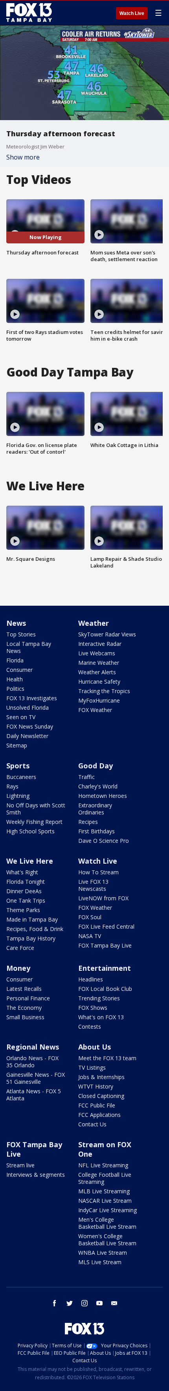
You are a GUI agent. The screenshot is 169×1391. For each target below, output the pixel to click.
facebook (54, 1303)
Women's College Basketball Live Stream (107, 1239)
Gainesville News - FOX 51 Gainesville (35, 1078)
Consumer (19, 669)
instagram (84, 1303)
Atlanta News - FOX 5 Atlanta (33, 1094)
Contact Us (92, 1124)
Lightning (17, 795)
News (16, 623)
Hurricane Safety (99, 681)
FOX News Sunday (29, 726)
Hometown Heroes (102, 795)
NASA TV (89, 936)
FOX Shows (92, 1007)
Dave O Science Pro (103, 840)
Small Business (25, 1017)
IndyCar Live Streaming (107, 1210)
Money (18, 968)
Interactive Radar (99, 643)
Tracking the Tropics (104, 691)
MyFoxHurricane (99, 700)
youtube (99, 1303)
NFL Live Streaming (103, 1165)
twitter (69, 1303)
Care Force (20, 947)
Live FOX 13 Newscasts (93, 885)
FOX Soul (89, 917)
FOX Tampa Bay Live (105, 945)
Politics (15, 688)
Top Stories (21, 634)
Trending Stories (99, 998)
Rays (12, 786)
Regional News (32, 1047)
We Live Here (29, 861)
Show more (23, 157)
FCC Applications (99, 1114)
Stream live (20, 1165)
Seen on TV (20, 717)
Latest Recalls (24, 988)
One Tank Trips (25, 900)
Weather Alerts (97, 672)
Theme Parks (23, 910)
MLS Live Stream (99, 1262)
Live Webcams (96, 653)
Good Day (95, 765)
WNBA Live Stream (102, 1252)
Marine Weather (98, 662)
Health (14, 679)
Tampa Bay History (30, 938)
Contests (89, 1026)
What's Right (22, 872)
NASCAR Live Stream (105, 1200)
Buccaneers (21, 777)
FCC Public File (96, 1105)
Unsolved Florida (27, 707)
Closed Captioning (101, 1096)
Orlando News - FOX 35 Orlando (32, 1061)
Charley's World (98, 786)
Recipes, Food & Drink (34, 929)
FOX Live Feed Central (106, 926)
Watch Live (131, 13)
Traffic (86, 777)
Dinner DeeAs (24, 891)
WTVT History (95, 1086)
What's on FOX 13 (101, 1017)
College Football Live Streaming (104, 1178)
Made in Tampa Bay (32, 919)
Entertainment (104, 968)
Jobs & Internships (101, 1077)
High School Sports (30, 831)
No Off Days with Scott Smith (35, 808)
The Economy (24, 1007)
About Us (94, 1047)
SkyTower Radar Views (107, 634)
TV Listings (92, 1067)
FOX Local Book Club (105, 988)
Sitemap (16, 745)
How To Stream (98, 872)
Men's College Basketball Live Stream (107, 1223)
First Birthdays (96, 831)
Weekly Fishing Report (34, 821)
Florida (15, 660)
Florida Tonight (25, 881)
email (114, 1303)
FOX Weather (95, 710)
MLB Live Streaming (104, 1191)
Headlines (90, 979)
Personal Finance (28, 998)
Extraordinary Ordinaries (95, 808)
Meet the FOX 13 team (107, 1058)
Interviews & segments (35, 1174)
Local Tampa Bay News (28, 647)
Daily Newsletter (27, 736)
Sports (17, 765)
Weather (93, 623)
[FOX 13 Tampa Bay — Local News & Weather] (29, 12)
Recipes (88, 821)
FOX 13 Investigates (31, 698)
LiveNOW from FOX (103, 898)
